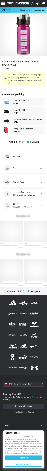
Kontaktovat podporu (23, 406)
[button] (23, 156)
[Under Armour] (34, 367)
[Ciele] (12, 324)
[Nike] (34, 346)
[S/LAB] (34, 356)
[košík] (43, 3)
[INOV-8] (23, 335)
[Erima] (34, 324)
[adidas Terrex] (23, 302)
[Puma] (23, 356)
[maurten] (34, 335)
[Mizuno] (12, 346)
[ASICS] (12, 313)
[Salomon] (12, 367)
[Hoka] (12, 335)
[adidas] (12, 302)
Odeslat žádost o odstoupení (23, 412)
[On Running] (12, 356)
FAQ (33, 397)
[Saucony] (23, 367)
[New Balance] (23, 346)
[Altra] (34, 302)
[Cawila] (34, 313)
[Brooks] (23, 313)
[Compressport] (23, 324)
